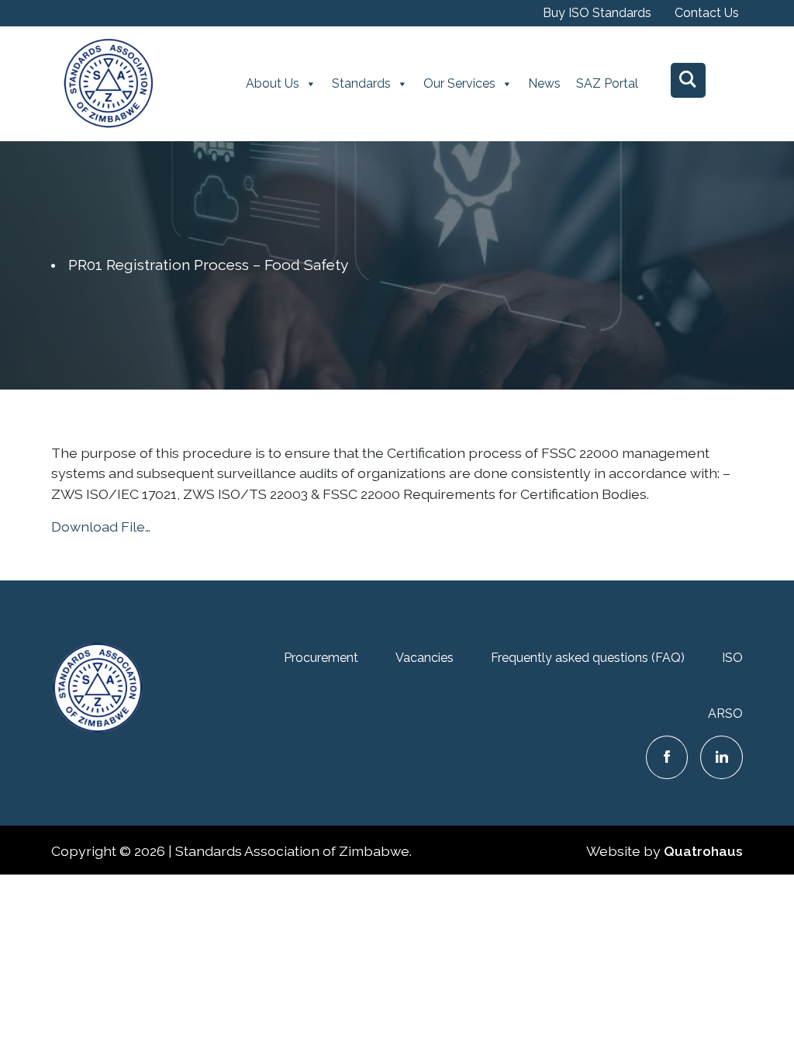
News (544, 83)
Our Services (459, 83)
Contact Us (707, 12)
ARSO (725, 713)
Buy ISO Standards (597, 12)
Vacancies (424, 657)
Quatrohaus (703, 851)
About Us (272, 83)
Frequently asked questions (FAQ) (588, 657)
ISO (732, 657)
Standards (361, 83)
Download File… (100, 526)
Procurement (321, 657)
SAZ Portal (607, 83)
